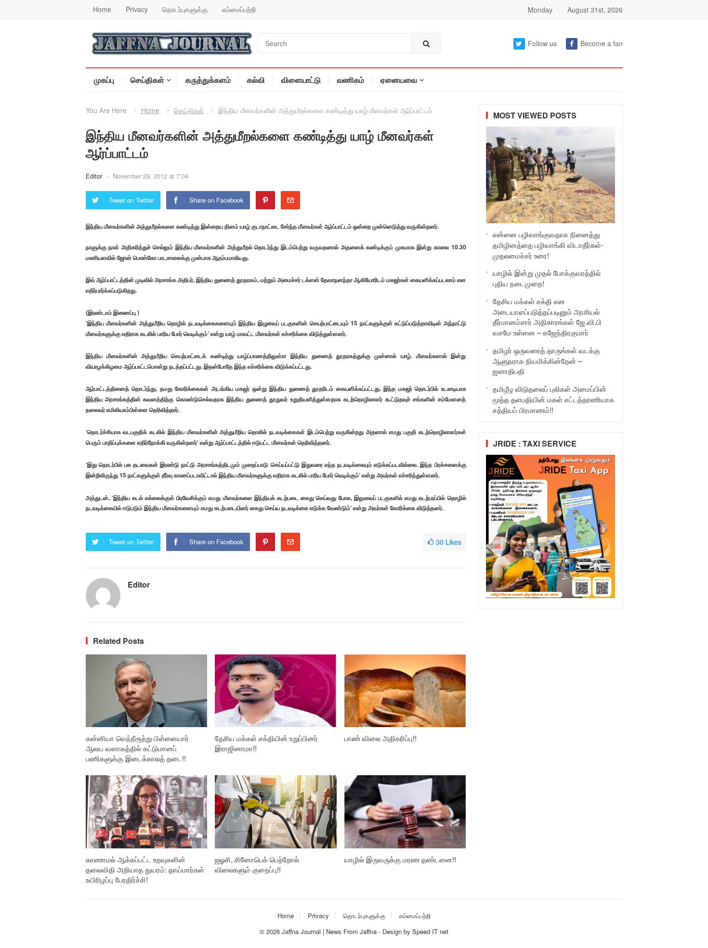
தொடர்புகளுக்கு (185, 9)
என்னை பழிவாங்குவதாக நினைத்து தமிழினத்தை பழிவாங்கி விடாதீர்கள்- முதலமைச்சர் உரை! (548, 244)
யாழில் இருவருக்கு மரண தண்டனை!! (400, 859)
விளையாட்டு (301, 79)
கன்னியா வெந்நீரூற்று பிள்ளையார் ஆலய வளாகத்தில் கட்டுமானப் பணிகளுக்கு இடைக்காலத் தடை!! (137, 748)
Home (102, 9)
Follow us (542, 43)
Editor (95, 175)
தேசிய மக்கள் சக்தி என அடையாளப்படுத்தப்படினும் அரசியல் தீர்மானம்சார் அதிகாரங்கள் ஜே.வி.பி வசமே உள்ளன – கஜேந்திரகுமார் (547, 316)
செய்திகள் (147, 79)
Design (393, 931)
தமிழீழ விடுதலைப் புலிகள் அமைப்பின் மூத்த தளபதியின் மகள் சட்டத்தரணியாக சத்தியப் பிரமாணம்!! (553, 399)
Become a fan (601, 43)
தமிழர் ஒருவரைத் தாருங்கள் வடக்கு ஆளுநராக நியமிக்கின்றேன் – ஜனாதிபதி (546, 360)
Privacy (137, 9)
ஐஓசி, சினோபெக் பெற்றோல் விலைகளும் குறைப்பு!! (257, 864)
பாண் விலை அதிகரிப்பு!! (380, 738)
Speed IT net (430, 931)
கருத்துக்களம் (208, 79)
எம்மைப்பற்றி (239, 9)
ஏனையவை (398, 79)
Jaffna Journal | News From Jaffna (329, 931)
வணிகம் (350, 79)
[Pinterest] (265, 200)
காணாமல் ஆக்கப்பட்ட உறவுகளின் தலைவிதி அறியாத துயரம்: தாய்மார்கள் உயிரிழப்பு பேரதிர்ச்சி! (145, 869)
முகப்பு (104, 79)
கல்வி (256, 79)
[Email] (290, 200)
